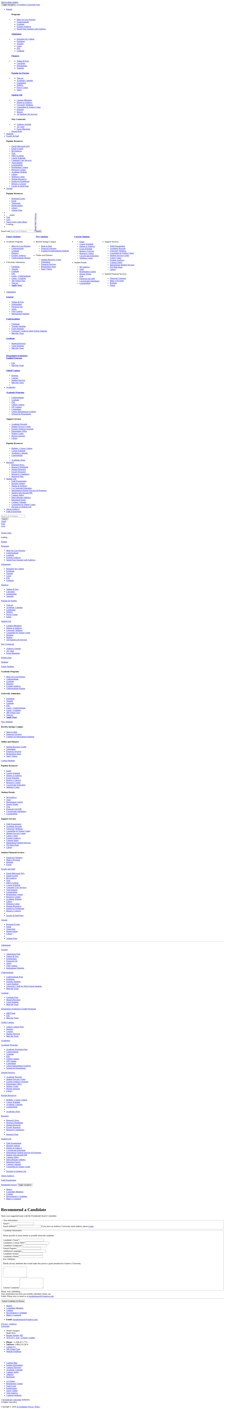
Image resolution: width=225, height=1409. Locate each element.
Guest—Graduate (18, 278)
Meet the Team (17, 333)
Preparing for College (25, 39)
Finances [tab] (4, 585)
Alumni (9, 188)
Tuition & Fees (23, 61)
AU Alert (20, 127)
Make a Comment (13, 1199)
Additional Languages (12, 1251)
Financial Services (48, 264)
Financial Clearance (118, 278)
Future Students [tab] (7, 666)
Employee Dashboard (20, 181)
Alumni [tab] (4, 920)
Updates (9, 1194)
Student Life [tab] (6, 621)
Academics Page (18, 460)
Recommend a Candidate (16, 1196)
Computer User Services (21, 160)
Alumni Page (16, 210)
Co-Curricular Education (21, 488)
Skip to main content (9, 2)
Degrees (14, 375)
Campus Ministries (24, 100)
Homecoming (17, 205)
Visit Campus (17, 311)
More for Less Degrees (26, 19)
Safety (19, 90)
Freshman (21, 41)
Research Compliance (20, 474)
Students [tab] (4, 662)
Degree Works (85, 274)
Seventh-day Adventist (11, 1400)
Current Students (82, 237)
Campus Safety (116, 262)
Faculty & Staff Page (20, 186)
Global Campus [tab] (7, 1022)
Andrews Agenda (24, 124)
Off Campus (16, 407)
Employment (11, 1388)
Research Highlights (19, 467)
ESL (18, 48)
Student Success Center (119, 255)
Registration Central (19, 167)
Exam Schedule (85, 249)
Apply (12, 215)
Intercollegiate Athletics (21, 497)
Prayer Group (22, 87)
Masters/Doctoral (18, 343)
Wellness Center (18, 177)
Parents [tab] (4, 542)
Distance (15, 253)
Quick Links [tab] (6, 533)
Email (13, 201)
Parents (9, 9)
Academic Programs (15, 392)
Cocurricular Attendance (89, 281)
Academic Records (118, 248)
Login (90, 1226)
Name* (6, 1223)
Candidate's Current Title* (14, 1243)
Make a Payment (117, 281)
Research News (17, 465)
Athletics (10, 1374)
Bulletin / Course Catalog (21, 448)
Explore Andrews (24, 26)
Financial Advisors (48, 248)
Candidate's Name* (11, 1240)
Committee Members (14, 1192)
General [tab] (4, 949)
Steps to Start (46, 246)
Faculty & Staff (12, 136)
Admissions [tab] (6, 564)
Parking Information (14, 1365)
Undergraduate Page (14, 977)
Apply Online (12, 1391)
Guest (19, 46)
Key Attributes (9, 1259)
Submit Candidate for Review (13, 1301)
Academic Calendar (25, 80)
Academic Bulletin (19, 172)
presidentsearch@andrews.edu (41, 1296)
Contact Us (10, 1347)
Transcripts (15, 203)
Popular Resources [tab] (8, 1095)
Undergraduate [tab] (7, 972)
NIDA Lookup (17, 156)
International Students (20, 314)
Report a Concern (18, 184)
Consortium (16, 409)
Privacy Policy (34, 1407)
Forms (112, 285)
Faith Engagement (117, 246)
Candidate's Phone (10, 1256)
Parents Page (16, 131)
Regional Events (18, 198)
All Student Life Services (27, 114)
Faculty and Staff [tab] (8, 869)
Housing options (18, 483)
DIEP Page (10, 1013)
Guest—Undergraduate (21, 276)
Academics (10, 387)
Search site (5, 231)
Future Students (13, 237)
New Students (42, 237)
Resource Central (18, 170)
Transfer (20, 44)
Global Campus (13, 370)
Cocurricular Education (89, 256)
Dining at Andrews (24, 102)
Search (4, 519)
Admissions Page (13, 954)
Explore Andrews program (22, 429)
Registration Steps (48, 267)
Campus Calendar (18, 502)
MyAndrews (16, 151)
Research (10, 462)
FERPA (20, 85)
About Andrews (12, 509)
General (9, 297)
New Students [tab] (7, 722)
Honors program (18, 436)
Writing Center (17, 433)
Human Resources (19, 179)
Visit (8, 217)
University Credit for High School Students (29, 331)
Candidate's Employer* (12, 1245)
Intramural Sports (18, 500)
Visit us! (20, 78)
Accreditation (22, 1407)
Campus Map (11, 1363)
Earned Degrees (9, 1248)
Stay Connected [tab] (7, 644)
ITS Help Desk (116, 267)
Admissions (16, 34)
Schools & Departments (21, 414)
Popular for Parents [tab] (9, 601)
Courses (14, 378)
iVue (13, 153)
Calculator (21, 63)
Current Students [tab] (8, 760)
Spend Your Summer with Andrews (31, 29)
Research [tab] (5, 1116)
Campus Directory (13, 1367)
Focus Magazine (23, 129)
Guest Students (17, 329)
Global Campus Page (15, 1027)
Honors (20, 112)
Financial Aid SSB (87, 279)
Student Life (16, 95)
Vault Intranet (17, 163)
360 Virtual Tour (18, 281)
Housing (20, 109)
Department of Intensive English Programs (17, 357)
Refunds (113, 283)
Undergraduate (23, 22)
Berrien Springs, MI (14, 1335)
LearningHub (17, 165)
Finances (15, 56)
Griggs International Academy (23, 411)
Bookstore (10, 1377)
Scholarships (22, 66)
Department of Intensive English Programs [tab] (18, 1009)
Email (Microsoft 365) (20, 146)
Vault (81, 269)
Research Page (17, 476)
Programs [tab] (5, 546)
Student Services (18, 380)
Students (9, 134)
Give (8, 219)
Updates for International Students (55, 251)
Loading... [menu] (10, 224)
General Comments (11, 1288)
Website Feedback (13, 1351)
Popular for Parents (20, 73)
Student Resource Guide (51, 260)
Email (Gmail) (17, 149)
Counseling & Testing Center (29, 107)
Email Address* (9, 1226)
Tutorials (20, 68)
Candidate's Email (10, 1254)
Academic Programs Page (16, 1049)
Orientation (45, 262)
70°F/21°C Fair (13, 1338)
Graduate (20, 24)
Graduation (21, 83)
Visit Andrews (12, 1393)
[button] (25, 222)
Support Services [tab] (8, 1072)
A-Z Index (10, 1381)
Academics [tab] (5, 1040)
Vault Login (11, 1386)
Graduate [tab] (5, 993)
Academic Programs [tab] (9, 1045)
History (9, 1189)
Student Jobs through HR (21, 493)
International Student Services (122, 265)
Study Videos (46, 269)
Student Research (18, 469)
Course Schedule (18, 158)
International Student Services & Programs (28, 490)
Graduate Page (12, 997)
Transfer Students (18, 326)
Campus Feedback (13, 1395)
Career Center (115, 258)
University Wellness (25, 105)
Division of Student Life (21, 507)
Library (14, 174)
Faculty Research (18, 472)
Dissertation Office (19, 431)
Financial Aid (17, 307)
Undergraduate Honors (20, 258)
